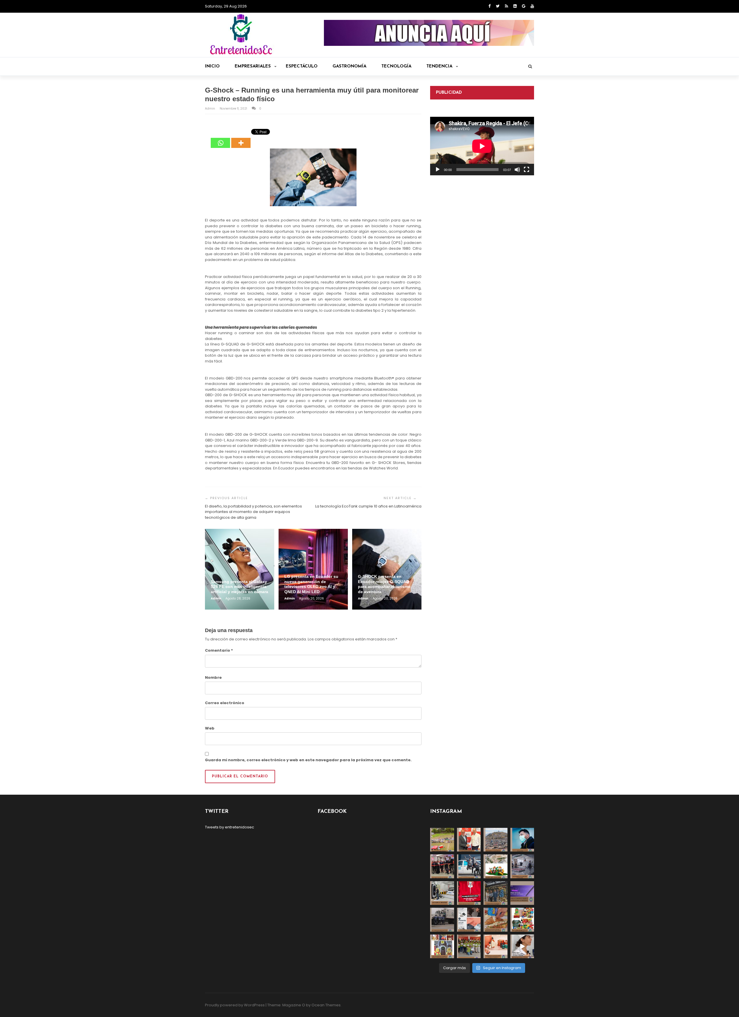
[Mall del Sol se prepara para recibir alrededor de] (442, 946)
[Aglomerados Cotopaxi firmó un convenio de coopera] (469, 840)
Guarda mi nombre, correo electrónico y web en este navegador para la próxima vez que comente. (308, 760)
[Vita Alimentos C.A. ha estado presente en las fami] (522, 866)
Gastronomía (349, 66)
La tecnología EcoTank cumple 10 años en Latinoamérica (368, 506)
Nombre (213, 677)
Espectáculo (302, 66)
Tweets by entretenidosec (229, 827)
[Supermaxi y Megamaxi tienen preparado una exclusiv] (522, 920)
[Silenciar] (517, 169)
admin (210, 108)
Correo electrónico (224, 703)
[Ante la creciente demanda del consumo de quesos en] (495, 920)
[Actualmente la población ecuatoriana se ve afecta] (522, 840)
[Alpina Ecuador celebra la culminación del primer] (469, 946)
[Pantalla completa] (526, 169)
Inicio (212, 66)
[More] (241, 138)
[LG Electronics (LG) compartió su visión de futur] (442, 893)
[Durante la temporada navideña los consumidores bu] (495, 946)
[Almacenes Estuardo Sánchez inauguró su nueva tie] (495, 893)
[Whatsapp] (220, 138)
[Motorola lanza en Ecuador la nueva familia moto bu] (469, 920)
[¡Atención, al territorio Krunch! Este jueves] (469, 893)
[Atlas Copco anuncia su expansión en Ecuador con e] (469, 866)
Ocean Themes (326, 1005)
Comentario (219, 650)
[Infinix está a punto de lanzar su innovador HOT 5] (522, 893)
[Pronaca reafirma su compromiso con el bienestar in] (442, 840)
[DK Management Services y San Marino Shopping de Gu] (495, 866)
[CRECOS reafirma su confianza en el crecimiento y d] (442, 866)
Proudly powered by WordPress (235, 1005)
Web (209, 728)
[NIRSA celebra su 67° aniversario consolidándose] (522, 946)
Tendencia (439, 66)
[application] (482, 146)
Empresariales (253, 66)
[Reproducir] (438, 169)
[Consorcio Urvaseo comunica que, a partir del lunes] (442, 920)
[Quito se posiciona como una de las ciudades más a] (495, 840)
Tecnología (396, 66)
